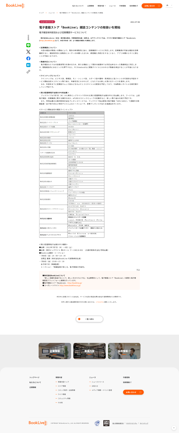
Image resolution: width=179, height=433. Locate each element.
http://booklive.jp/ (47, 40)
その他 (60, 402)
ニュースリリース (47, 22)
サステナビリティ (131, 423)
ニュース (112, 6)
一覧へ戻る (89, 319)
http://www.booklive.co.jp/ (70, 285)
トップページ (34, 377)
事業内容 (59, 377)
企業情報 (90, 6)
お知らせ (95, 386)
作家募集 (122, 6)
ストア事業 (62, 386)
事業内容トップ (63, 382)
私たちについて (78, 6)
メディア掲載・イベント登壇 (102, 390)
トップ (41, 13)
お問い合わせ (150, 6)
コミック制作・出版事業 (66, 390)
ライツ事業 (62, 394)
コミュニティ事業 (64, 398)
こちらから (100, 302)
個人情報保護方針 (118, 423)
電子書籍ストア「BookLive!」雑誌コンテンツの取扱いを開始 (81, 13)
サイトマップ (144, 423)
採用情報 (133, 6)
